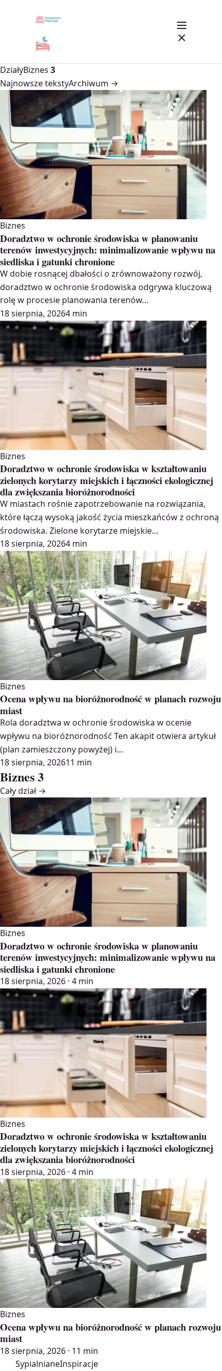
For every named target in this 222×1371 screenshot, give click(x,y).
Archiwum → (93, 83)
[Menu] (181, 31)
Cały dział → (23, 790)
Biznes (39, 70)
